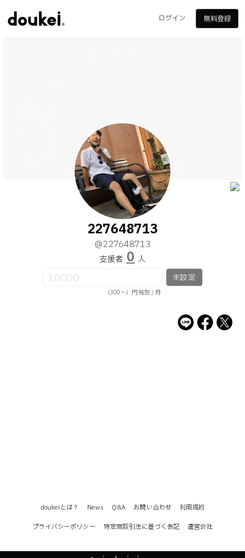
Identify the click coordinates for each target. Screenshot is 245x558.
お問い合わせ (152, 507)
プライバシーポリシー (64, 527)
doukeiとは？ (59, 507)
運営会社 (200, 527)
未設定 (184, 278)
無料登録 (217, 19)
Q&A (118, 507)
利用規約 (192, 507)
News (95, 507)
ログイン (172, 18)
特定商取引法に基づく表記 (141, 527)
